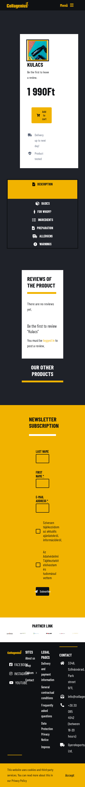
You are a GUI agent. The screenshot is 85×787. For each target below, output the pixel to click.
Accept (69, 775)
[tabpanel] (42, 193)
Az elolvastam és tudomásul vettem (51, 565)
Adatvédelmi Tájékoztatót (51, 558)
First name (40, 474)
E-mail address (42, 499)
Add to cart (44, 115)
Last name (42, 451)
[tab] (42, 184)
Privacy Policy (19, 780)
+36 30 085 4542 (72, 711)
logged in (49, 340)
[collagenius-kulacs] (37, 50)
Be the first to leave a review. (38, 74)
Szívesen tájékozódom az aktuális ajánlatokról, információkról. (52, 531)
